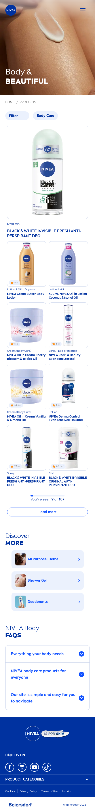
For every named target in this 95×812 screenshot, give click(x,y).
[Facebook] (9, 767)
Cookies (10, 791)
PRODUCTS (28, 102)
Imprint (67, 791)
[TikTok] (46, 767)
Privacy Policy (28, 791)
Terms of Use (49, 791)
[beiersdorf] (20, 805)
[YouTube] (34, 767)
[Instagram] (22, 767)
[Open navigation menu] (83, 10)
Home (10, 102)
